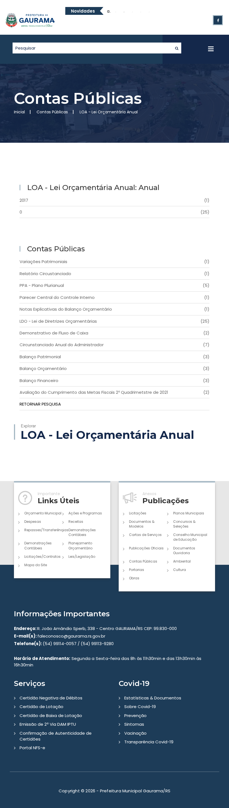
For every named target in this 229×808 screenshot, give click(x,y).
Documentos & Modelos (141, 524)
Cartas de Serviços (145, 534)
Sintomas (134, 724)
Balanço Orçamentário (114, 368)
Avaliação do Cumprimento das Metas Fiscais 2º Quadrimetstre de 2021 (114, 392)
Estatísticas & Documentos (152, 698)
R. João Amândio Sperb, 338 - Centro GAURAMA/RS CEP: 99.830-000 (95, 628)
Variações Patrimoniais (114, 261)
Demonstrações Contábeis (82, 532)
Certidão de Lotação (41, 706)
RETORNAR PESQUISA (40, 404)
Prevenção (135, 715)
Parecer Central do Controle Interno (114, 297)
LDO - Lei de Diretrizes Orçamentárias (114, 321)
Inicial (19, 112)
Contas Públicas (143, 561)
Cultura (179, 569)
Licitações (137, 513)
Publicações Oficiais (146, 548)
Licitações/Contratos (42, 556)
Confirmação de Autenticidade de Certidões (56, 736)
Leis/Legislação (81, 556)
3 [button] (132, 12)
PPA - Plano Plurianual (114, 285)
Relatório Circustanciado (114, 274)
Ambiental (182, 561)
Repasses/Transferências (43, 530)
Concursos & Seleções (184, 524)
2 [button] (124, 12)
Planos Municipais (188, 513)
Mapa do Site (35, 565)
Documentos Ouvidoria (184, 550)
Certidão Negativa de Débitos (51, 698)
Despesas (32, 521)
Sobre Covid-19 (140, 706)
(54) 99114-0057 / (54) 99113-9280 (64, 644)
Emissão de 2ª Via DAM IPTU (48, 724)
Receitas (75, 521)
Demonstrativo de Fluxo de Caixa (114, 333)
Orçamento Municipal (42, 513)
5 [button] (149, 12)
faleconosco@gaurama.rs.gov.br (59, 636)
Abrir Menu (210, 48)
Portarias (136, 569)
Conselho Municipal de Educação (190, 537)
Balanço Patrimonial (114, 357)
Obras (134, 578)
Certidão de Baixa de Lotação (51, 715)
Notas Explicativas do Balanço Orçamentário (114, 309)
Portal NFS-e (32, 748)
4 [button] (141, 12)
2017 (114, 200)
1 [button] (115, 12)
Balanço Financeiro (114, 380)
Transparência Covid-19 (148, 742)
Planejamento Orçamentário (80, 545)
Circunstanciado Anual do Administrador (114, 345)
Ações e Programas (85, 513)
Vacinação (135, 733)
